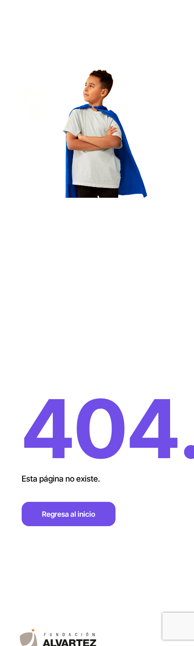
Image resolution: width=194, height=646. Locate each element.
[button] (173, 16)
